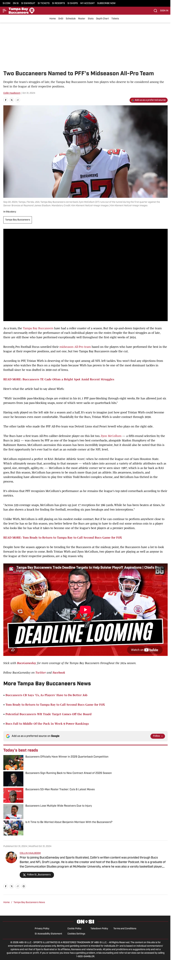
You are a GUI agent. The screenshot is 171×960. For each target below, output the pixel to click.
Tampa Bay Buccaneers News (29, 902)
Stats (91, 19)
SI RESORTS (58, 3)
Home (52, 19)
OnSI (60, 19)
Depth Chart (102, 19)
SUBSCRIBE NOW (106, 3)
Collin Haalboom (11, 93)
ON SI (16, 3)
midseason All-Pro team (75, 346)
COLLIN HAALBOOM (30, 853)
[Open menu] (5, 11)
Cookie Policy (74, 928)
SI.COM (6, 3)
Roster (81, 19)
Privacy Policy (42, 928)
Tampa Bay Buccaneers (17, 220)
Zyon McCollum (111, 436)
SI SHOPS (72, 3)
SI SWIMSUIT (28, 3)
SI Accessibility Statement (48, 934)
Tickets (115, 19)
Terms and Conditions (124, 928)
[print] (23, 886)
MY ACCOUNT (87, 3)
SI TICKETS (44, 3)
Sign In (164, 11)
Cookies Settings (76, 934)
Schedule (71, 19)
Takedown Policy (99, 928)
